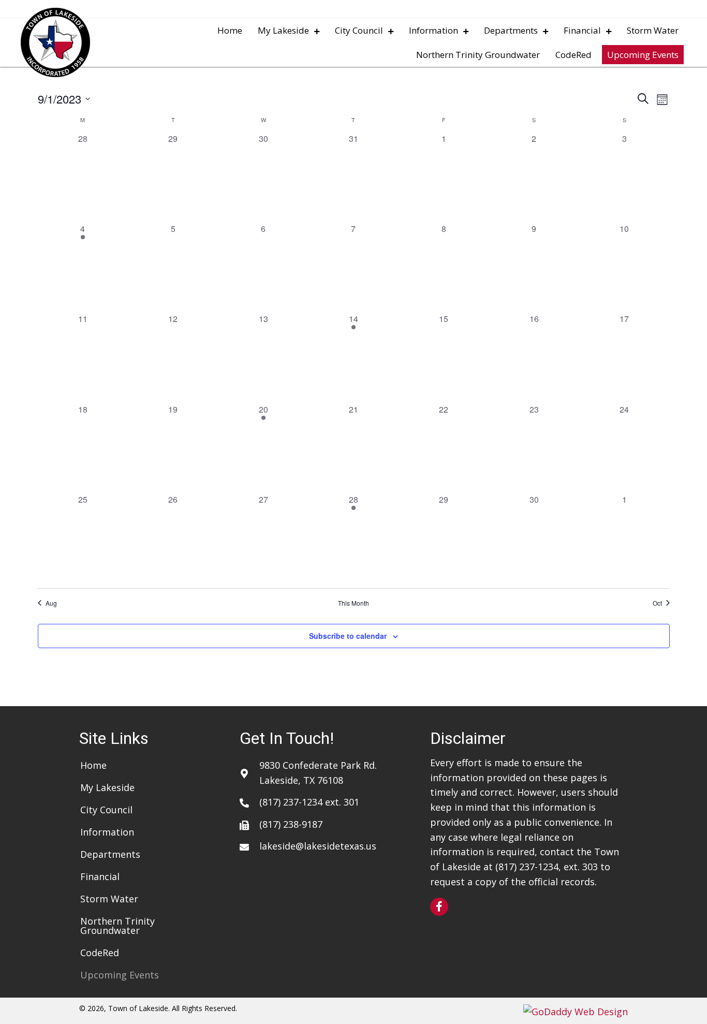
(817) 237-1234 (290, 802)
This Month (353, 603)
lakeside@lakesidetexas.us (317, 846)
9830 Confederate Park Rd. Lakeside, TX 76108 (318, 772)
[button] (439, 907)
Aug (51, 603)
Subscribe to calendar (348, 636)
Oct (657, 603)
